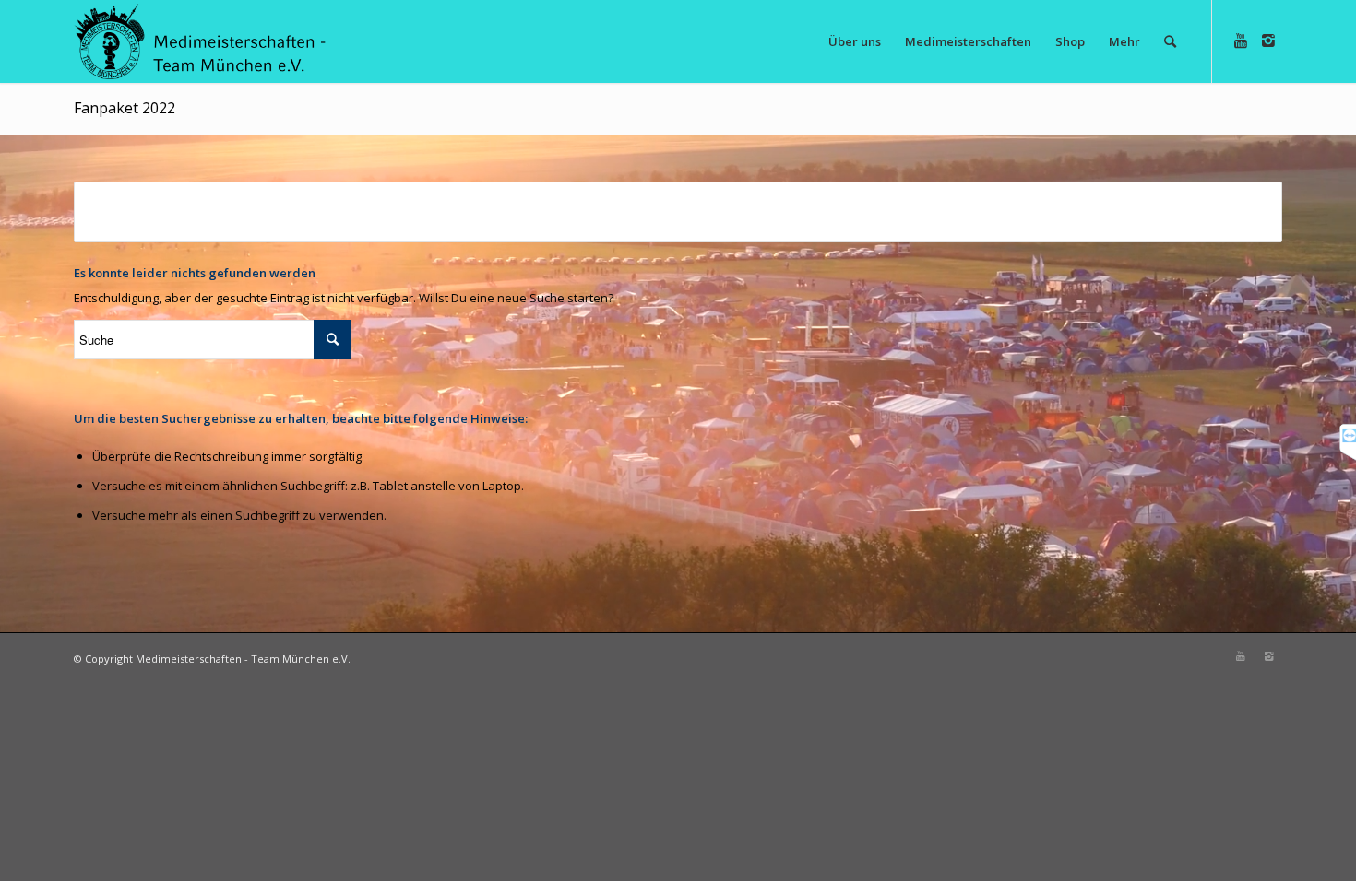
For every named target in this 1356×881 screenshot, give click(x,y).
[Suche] (1170, 41)
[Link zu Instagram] (1268, 40)
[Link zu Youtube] (1241, 40)
